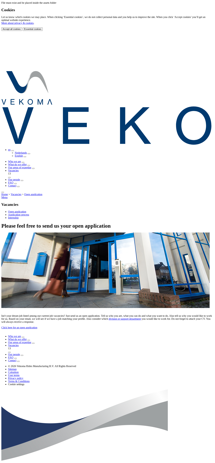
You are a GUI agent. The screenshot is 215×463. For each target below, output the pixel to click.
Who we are (14, 161)
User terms (13, 375)
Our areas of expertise (19, 167)
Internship (13, 217)
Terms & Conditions (19, 381)
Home (4, 194)
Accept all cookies (12, 29)
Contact (12, 185)
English (19, 155)
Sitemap (12, 369)
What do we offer (17, 164)
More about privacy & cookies (17, 23)
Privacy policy (15, 378)
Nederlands (21, 152)
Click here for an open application (19, 327)
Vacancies (13, 170)
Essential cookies (32, 29)
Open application (33, 194)
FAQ (10, 182)
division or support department (125, 318)
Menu (4, 197)
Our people (14, 179)
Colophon (13, 372)
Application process (18, 214)
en (9, 149)
